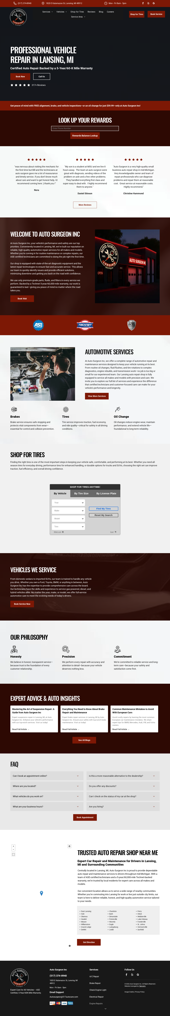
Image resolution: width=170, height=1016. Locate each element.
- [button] (13, 849)
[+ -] (41, 896)
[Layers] (69, 846)
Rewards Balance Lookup (85, 135)
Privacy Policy (139, 992)
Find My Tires (103, 508)
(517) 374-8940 (24, 3)
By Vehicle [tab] (60, 493)
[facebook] (143, 3)
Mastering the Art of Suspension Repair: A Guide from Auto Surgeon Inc (33, 711)
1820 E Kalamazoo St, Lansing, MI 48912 (64, 3)
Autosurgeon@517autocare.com (64, 997)
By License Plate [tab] (106, 493)
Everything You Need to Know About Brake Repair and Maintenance (83, 711)
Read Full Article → (20, 729)
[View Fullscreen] (13, 854)
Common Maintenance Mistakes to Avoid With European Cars (133, 711)
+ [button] (13, 846)
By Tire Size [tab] (81, 493)
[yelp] (148, 3)
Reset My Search (104, 515)
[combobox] (54, 502)
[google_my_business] (153, 3)
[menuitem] (48, 11)
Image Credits (129, 992)
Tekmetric (142, 986)
